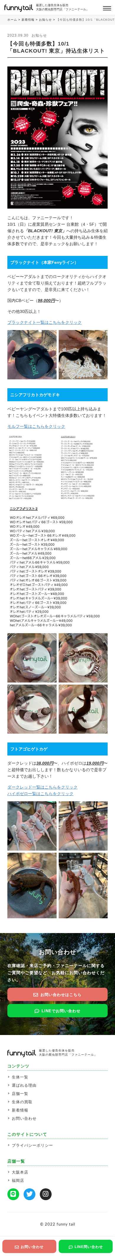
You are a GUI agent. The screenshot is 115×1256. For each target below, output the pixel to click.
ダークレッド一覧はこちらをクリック (42, 787)
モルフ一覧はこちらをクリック (36, 426)
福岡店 (18, 1180)
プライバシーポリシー (32, 1145)
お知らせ (39, 35)
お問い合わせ (24, 1118)
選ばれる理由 (24, 1085)
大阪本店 (20, 1172)
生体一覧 (20, 1077)
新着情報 (20, 1110)
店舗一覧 (20, 1094)
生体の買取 (22, 1102)
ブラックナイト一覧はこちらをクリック (44, 322)
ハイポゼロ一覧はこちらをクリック (40, 793)
